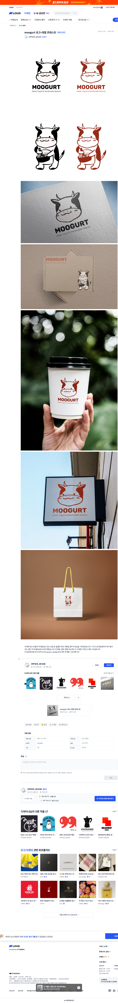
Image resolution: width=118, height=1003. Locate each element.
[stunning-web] (14, 973)
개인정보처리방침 (32, 991)
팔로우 (44, 37)
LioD (60, 904)
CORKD (61, 877)
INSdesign (101, 904)
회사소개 (11, 991)
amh (41, 877)
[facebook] (114, 990)
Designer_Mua (102, 877)
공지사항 (20, 991)
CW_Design (82, 877)
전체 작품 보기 (109, 673)
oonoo (42, 903)
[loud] (11, 7)
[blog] (109, 990)
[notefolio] (19, 7)
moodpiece (24, 877)
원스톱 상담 (83, 20)
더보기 (114, 811)
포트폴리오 (13, 25)
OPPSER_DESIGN (38, 663)
